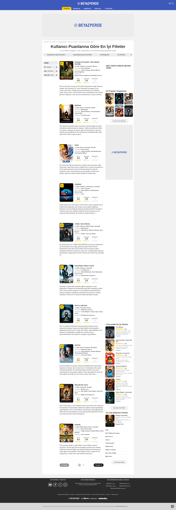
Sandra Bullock (96, 351)
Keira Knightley (79, 72)
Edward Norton (86, 111)
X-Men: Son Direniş (82, 224)
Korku (89, 308)
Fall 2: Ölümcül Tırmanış (112, 433)
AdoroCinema (123, 486)
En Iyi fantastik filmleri (61, 41)
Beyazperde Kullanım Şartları (83, 494)
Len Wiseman (85, 270)
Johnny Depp (85, 70)
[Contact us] (65, 485)
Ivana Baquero (85, 311)
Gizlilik (108, 494)
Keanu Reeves (85, 351)
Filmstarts (122, 483)
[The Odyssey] (109, 332)
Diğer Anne (108, 456)
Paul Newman (94, 190)
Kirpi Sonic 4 (109, 436)
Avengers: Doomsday (121, 415)
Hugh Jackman (86, 431)
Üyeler (78, 78)
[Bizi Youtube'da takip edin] (50, 485)
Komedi (93, 147)
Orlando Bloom (95, 70)
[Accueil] (88, 3)
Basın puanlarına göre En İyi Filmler (82, 54)
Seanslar (76, 8)
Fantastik (89, 66)
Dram (82, 107)
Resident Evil (109, 446)
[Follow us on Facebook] (55, 485)
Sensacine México (115, 488)
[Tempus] (109, 385)
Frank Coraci (85, 149)
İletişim (72, 494)
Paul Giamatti (95, 111)
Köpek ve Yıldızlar (110, 449)
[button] (131, 55)
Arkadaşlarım (95, 78)
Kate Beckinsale (96, 151)
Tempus (118, 379)
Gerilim (93, 107)
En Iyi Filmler (53, 41)
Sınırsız (107, 440)
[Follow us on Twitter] (60, 485)
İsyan (106, 430)
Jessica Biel (78, 113)
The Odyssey (119, 327)
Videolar (98, 8)
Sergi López (95, 311)
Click (77, 145)
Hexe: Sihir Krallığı (110, 453)
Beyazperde (86, 78)
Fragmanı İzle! (119, 424)
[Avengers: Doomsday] (109, 421)
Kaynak (77, 425)
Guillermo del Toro (86, 309)
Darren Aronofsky (86, 429)
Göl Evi (77, 345)
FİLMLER (66, 8)
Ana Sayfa (46, 41)
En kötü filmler (121, 54)
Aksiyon (82, 66)
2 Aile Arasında (109, 443)
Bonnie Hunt (78, 192)
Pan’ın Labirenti (81, 305)
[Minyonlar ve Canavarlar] (109, 358)
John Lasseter (85, 188)
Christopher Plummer (81, 353)
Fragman (118, 336)
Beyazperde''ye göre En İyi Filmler (56, 54)
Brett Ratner (84, 228)
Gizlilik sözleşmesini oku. (121, 506)
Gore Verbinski (85, 68)
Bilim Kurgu (90, 226)
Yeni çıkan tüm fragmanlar (119, 121)
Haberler (87, 8)
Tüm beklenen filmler (119, 462)
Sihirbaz (78, 105)
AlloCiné (108, 483)
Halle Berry (84, 230)
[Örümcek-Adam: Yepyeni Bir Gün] (109, 345)
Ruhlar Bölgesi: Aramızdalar (124, 392)
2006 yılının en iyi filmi (72, 41)
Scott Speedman (97, 272)
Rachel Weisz (95, 431)
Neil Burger (84, 109)
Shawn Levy (85, 389)
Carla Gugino (92, 391)
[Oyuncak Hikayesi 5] (109, 372)
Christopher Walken (81, 153)
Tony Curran (78, 273)
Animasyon (89, 186)
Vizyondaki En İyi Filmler (119, 408)
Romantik (94, 347)
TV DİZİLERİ (108, 8)
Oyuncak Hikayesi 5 (121, 366)
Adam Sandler (85, 151)
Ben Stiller (84, 391)
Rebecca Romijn (94, 230)
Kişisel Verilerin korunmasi (98, 494)
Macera (95, 66)
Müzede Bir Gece (81, 385)
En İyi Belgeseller (104, 54)
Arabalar (78, 184)
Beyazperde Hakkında (63, 494)
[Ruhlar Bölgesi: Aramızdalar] (109, 398)
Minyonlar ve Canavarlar (123, 353)
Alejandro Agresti (86, 349)
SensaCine (109, 486)
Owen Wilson (85, 190)
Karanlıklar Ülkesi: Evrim (84, 266)
